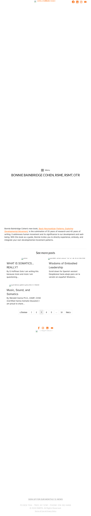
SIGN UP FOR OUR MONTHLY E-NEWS (45, 499)
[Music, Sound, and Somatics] (24, 295)
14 (61, 312)
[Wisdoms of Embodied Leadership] (67, 269)
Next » (68, 312)
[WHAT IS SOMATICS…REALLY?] (24, 269)
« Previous (23, 312)
